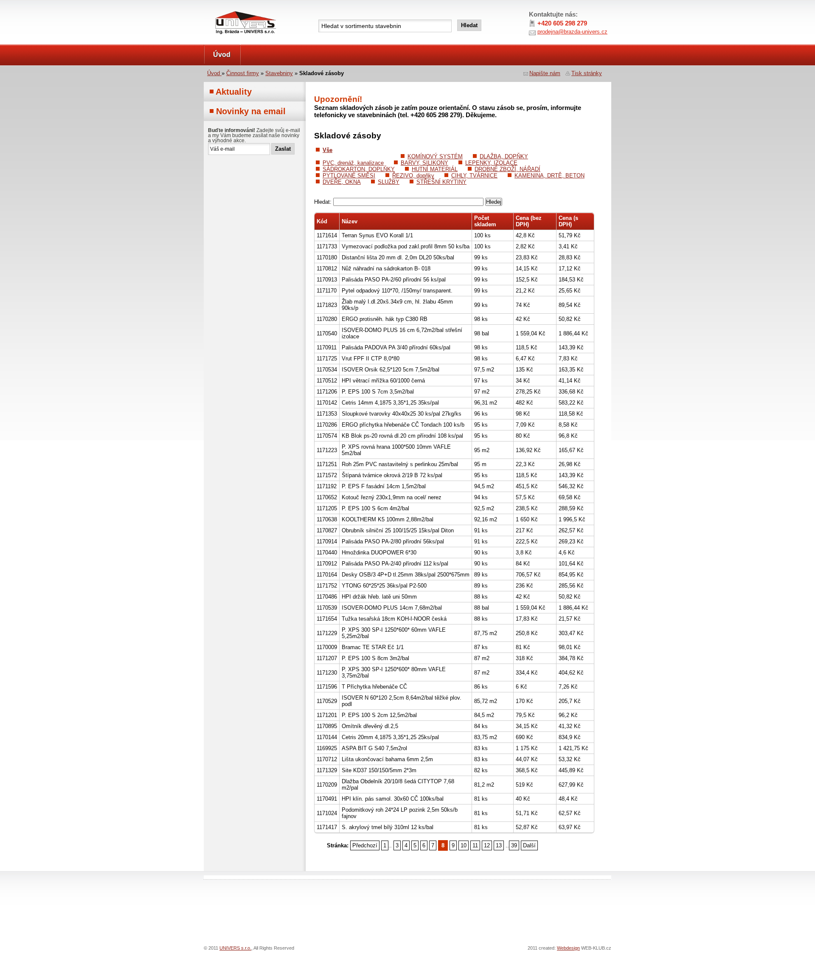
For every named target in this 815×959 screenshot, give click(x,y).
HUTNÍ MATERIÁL (435, 169)
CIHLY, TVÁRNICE (474, 175)
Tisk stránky (586, 73)
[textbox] (385, 26)
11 (475, 845)
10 (464, 845)
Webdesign (568, 948)
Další (529, 845)
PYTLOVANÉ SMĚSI (349, 175)
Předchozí (364, 845)
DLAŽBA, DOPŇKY (504, 156)
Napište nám (544, 73)
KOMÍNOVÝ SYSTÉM (435, 156)
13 (499, 845)
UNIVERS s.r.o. (228, 9)
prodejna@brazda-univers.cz (572, 31)
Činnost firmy (242, 73)
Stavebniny (279, 73)
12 (487, 845)
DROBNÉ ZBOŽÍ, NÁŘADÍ (507, 169)
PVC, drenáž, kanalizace (353, 163)
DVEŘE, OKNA (342, 182)
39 (514, 845)
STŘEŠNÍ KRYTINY (441, 182)
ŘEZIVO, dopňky (413, 175)
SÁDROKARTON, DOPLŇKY (359, 169)
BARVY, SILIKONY (424, 163)
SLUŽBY (388, 182)
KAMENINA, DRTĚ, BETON (549, 175)
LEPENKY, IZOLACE (491, 163)
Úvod (221, 54)
